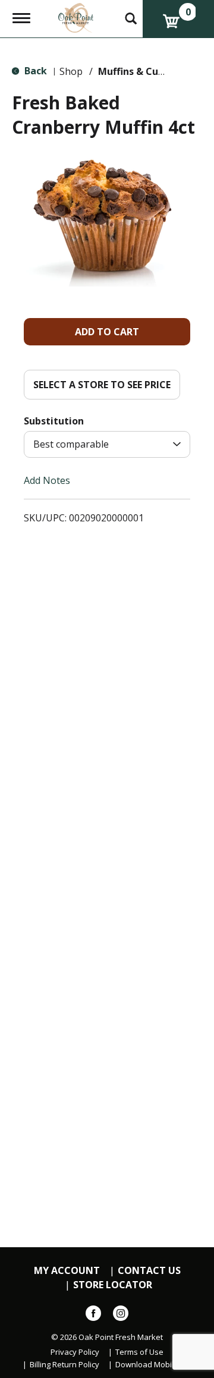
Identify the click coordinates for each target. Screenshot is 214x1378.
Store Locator (112, 1285)
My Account (67, 1270)
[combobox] (107, 444)
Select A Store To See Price (102, 384)
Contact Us (149, 1270)
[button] (107, 331)
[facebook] (93, 1315)
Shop (71, 71)
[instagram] (120, 1315)
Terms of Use (139, 1352)
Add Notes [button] (47, 480)
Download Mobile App (154, 1364)
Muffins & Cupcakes (144, 71)
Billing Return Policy (64, 1364)
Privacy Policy (75, 1352)
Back (34, 70)
